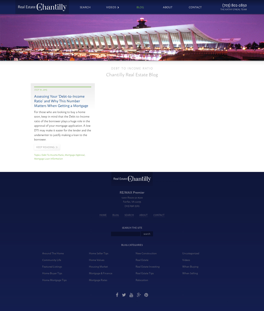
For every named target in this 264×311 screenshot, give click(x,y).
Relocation (142, 280)
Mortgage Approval (75, 155)
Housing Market (98, 266)
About (167, 7)
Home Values (96, 260)
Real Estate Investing (148, 266)
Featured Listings (52, 266)
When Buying (190, 266)
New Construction (146, 253)
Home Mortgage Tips (54, 280)
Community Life (51, 260)
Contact (195, 7)
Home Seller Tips (98, 253)
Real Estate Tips (145, 273)
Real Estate (142, 260)
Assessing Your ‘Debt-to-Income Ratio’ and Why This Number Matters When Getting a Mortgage (61, 100)
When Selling (190, 273)
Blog (140, 7)
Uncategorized (190, 253)
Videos (111, 7)
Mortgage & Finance (100, 273)
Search (85, 7)
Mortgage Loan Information (48, 158)
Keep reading (45, 147)
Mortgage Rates (98, 280)
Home (103, 215)
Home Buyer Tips (52, 273)
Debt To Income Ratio (52, 155)
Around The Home (53, 253)
